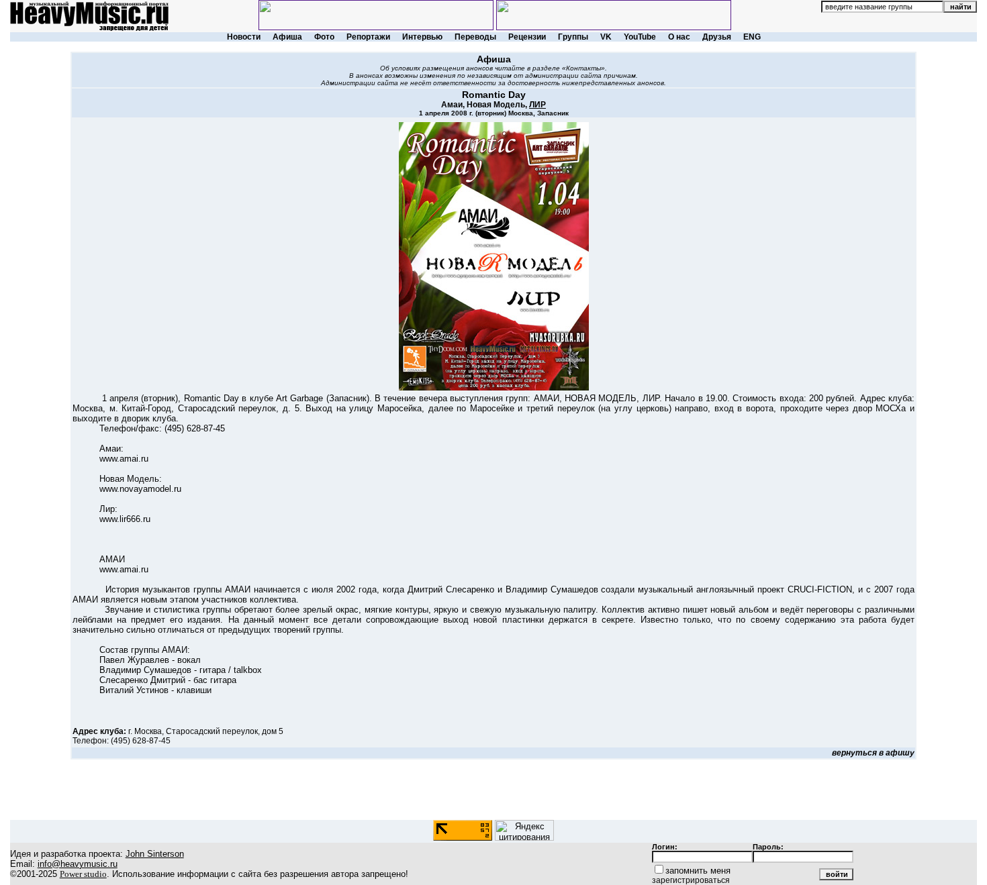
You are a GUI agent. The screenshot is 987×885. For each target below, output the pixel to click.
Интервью (422, 37)
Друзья (716, 37)
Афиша (287, 37)
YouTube (640, 37)
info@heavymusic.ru (77, 864)
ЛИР (537, 104)
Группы (573, 37)
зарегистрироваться (691, 880)
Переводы (475, 37)
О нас (679, 37)
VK (606, 37)
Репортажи (368, 37)
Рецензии (527, 37)
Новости (244, 37)
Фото (324, 37)
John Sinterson (155, 854)
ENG (752, 37)
